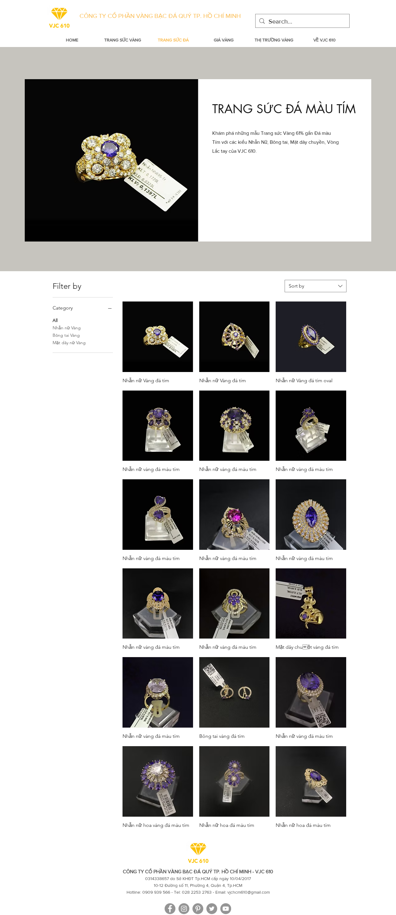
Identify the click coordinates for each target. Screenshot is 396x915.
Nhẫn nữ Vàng (67, 328)
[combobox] (315, 286)
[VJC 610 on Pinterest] (197, 908)
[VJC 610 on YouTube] (225, 908)
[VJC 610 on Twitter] (211, 908)
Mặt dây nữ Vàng (69, 342)
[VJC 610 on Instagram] (184, 908)
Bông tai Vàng (66, 335)
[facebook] (170, 908)
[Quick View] (158, 336)
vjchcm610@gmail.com (248, 892)
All (55, 320)
